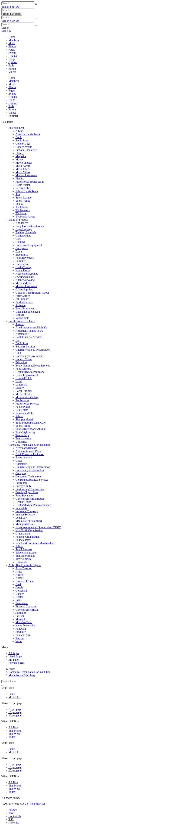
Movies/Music (23, 283)
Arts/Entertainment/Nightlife (31, 327)
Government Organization (29, 498)
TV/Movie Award (25, 216)
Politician (20, 628)
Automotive (22, 333)
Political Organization (27, 536)
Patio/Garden (22, 295)
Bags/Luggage (23, 229)
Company (20, 473)
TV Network (22, 210)
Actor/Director (23, 568)
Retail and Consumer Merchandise (34, 543)
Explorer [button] (13, 115)
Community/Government (29, 356)
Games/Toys (22, 264)
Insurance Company (26, 511)
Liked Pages (15, 656)
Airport (19, 324)
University (21, 441)
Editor (18, 600)
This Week (14, 733)
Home (11, 36)
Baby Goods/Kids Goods (29, 226)
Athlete (19, 574)
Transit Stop (22, 435)
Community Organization (29, 470)
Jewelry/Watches (24, 276)
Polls (11, 65)
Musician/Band (23, 622)
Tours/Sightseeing (25, 432)
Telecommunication (26, 552)
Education (21, 362)
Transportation (23, 438)
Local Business (23, 390)
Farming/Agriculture (26, 492)
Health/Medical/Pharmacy (29, 371)
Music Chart (22, 168)
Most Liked (14, 697)
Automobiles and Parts (28, 451)
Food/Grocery (23, 368)
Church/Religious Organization (32, 349)
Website (19, 314)
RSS (11, 819)
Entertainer (21, 603)
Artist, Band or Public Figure (24, 565)
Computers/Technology (28, 476)
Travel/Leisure (23, 558)
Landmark (21, 384)
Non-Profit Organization (29, 530)
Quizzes (12, 62)
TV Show (21, 213)
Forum (12, 68)
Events (12, 52)
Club (18, 352)
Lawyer (19, 615)
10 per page (14, 709)
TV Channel (22, 207)
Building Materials (25, 232)
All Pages (13, 653)
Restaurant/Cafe (24, 413)
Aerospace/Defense (26, 447)
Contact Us (14, 816)
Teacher (19, 638)
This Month (14, 730)
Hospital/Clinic (23, 378)
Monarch (20, 619)
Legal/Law (21, 517)
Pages (11, 49)
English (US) (37, 803)
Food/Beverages (24, 257)
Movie (19, 159)
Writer (18, 641)
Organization (22, 533)
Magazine (20, 156)
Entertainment (16, 127)
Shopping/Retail (24, 419)
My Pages (14, 659)
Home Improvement (26, 375)
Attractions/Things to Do (29, 330)
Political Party (23, 539)
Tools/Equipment (24, 308)
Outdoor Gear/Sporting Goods (32, 292)
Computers (21, 248)
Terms (11, 813)
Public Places (22, 406)
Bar (17, 340)
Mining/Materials (24, 524)
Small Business (23, 549)
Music (11, 43)
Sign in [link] (5, 6)
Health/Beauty (23, 267)
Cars (18, 238)
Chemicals (21, 463)
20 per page (14, 715)
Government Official (26, 609)
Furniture (20, 260)
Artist (18, 571)
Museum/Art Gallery (26, 397)
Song (18, 194)
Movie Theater (23, 162)
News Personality (25, 625)
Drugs (18, 251)
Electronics (21, 254)
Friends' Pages (16, 662)
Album (19, 130)
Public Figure (22, 634)
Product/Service (24, 302)
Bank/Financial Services (28, 336)
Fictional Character (26, 149)
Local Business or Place (21, 321)
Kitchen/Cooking (25, 279)
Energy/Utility (23, 485)
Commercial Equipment (28, 245)
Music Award (22, 165)
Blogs (11, 59)
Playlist (19, 178)
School (19, 416)
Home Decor (22, 270)
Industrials (21, 508)
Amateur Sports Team (27, 134)
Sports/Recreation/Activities (30, 428)
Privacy (12, 809)
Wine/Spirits (22, 317)
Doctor (19, 596)
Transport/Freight (25, 555)
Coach (19, 587)
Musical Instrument (26, 175)
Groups (12, 55)
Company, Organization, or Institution (29, 444)
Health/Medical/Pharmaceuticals (33, 504)
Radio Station (23, 184)
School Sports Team (26, 191)
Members (13, 40)
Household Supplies (26, 273)
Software (20, 305)
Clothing (20, 241)
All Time (13, 727)
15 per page (14, 712)
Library (19, 153)
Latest (11, 693)
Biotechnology (23, 457)
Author (19, 577)
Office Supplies (24, 289)
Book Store (21, 140)
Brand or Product (18, 219)
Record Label (23, 187)
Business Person (24, 581)
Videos (12, 71)
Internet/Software (25, 514)
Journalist (20, 612)
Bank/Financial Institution (29, 454)
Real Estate (21, 409)
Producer (20, 631)
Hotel (18, 381)
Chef (18, 584)
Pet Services (22, 400)
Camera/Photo (23, 235)
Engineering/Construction (29, 489)
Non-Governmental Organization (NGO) (38, 527)
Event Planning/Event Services (32, 365)
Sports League (23, 197)
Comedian (21, 590)
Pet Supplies (22, 298)
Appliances (21, 222)
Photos (12, 46)
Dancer (19, 593)
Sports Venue (22, 200)
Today (11, 736)
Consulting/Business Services (31, 479)
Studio (19, 203)
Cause (18, 460)
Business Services (25, 346)
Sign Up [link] (14, 6)
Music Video (22, 172)
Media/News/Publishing (28, 520)
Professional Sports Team (29, 181)
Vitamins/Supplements (27, 311)
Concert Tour (22, 143)
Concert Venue (23, 146)
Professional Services (27, 403)
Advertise (13, 822)
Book (18, 137)
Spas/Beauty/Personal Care (30, 422)
